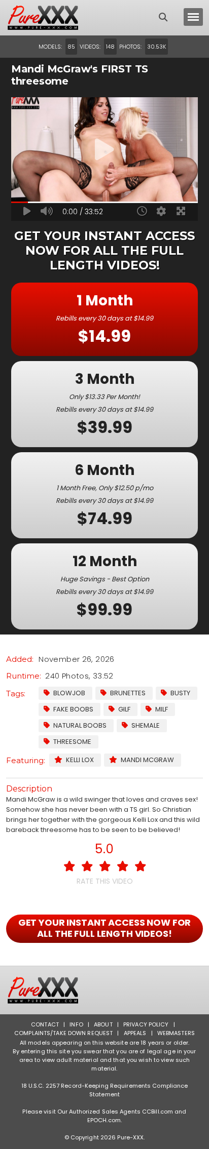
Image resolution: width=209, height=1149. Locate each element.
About (103, 1024)
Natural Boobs (80, 725)
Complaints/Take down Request (63, 1033)
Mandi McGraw (147, 760)
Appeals (135, 1033)
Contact (45, 1024)
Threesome (72, 741)
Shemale (145, 725)
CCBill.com (157, 1111)
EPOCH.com (104, 1120)
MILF (161, 709)
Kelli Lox (80, 760)
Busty (180, 693)
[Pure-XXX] (51, 18)
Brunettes (128, 693)
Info (76, 1024)
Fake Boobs (73, 709)
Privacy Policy (146, 1024)
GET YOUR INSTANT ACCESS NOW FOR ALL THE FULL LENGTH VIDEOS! (104, 928)
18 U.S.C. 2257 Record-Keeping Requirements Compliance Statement (104, 1090)
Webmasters (176, 1033)
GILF (124, 709)
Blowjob (69, 693)
